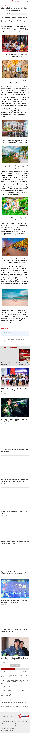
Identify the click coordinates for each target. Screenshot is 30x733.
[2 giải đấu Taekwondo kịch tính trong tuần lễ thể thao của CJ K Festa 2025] (15, 560)
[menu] (1, 1)
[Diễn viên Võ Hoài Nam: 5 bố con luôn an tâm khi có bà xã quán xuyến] (15, 646)
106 (25, 690)
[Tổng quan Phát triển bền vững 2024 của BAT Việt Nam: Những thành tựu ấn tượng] (15, 467)
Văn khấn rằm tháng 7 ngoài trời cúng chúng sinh (13, 699)
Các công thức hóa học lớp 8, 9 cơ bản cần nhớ (12, 690)
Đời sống (5, 5)
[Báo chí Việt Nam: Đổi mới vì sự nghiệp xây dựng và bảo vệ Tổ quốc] (15, 588)
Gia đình (3, 662)
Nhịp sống (3, 393)
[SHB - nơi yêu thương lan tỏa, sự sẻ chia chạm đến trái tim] (15, 617)
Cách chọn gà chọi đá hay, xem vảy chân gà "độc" (12, 702)
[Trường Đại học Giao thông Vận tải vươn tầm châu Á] (9, 355)
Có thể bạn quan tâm (9, 347)
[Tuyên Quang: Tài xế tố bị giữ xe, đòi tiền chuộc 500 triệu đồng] (15, 530)
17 (10, 677)
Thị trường (4, 515)
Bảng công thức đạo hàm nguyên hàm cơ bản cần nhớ (14, 672)
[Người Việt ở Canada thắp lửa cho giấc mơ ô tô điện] (15, 499)
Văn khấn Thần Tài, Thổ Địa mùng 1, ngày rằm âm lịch (13, 687)
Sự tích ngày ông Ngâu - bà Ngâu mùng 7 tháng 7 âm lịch (14, 706)
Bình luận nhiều (22, 669)
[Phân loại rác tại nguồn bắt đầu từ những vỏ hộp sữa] (15, 437)
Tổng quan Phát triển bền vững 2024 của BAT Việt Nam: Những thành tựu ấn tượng (14, 481)
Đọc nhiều (8, 669)
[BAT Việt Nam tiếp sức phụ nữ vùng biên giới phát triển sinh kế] (15, 377)
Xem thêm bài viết (15, 665)
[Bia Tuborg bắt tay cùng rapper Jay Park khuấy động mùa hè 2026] (15, 407)
